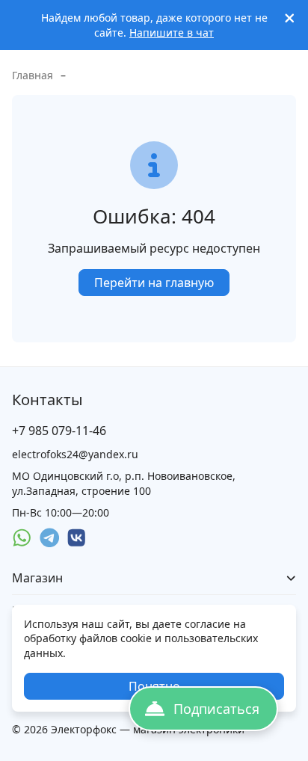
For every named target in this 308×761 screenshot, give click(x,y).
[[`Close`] (290, 18)
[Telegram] (50, 538)
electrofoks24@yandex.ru (75, 454)
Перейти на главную (154, 282)
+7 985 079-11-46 (59, 430)
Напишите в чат (171, 32)
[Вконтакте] (77, 538)
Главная (32, 75)
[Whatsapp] (22, 538)
